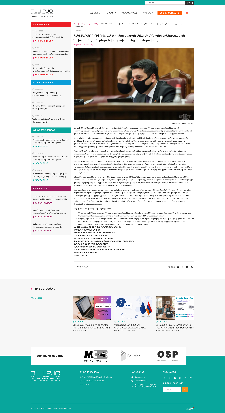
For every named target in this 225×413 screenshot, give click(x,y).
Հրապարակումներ (129, 13)
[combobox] (165, 3)
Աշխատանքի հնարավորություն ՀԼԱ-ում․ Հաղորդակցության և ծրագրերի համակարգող (50, 143)
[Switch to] (187, 13)
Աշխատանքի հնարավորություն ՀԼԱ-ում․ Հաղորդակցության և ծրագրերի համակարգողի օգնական (50, 160)
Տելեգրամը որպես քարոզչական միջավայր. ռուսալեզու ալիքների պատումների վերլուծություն (46, 227)
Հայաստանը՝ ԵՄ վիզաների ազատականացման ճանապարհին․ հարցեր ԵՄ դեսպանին (47, 37)
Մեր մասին (95, 13)
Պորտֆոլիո (148, 13)
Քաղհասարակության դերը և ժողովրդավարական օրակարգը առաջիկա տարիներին (46, 95)
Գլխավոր (77, 24)
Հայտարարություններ (90, 24)
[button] (178, 267)
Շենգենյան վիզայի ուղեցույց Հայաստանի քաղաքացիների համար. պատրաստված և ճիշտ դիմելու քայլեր (50, 54)
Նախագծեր (110, 13)
